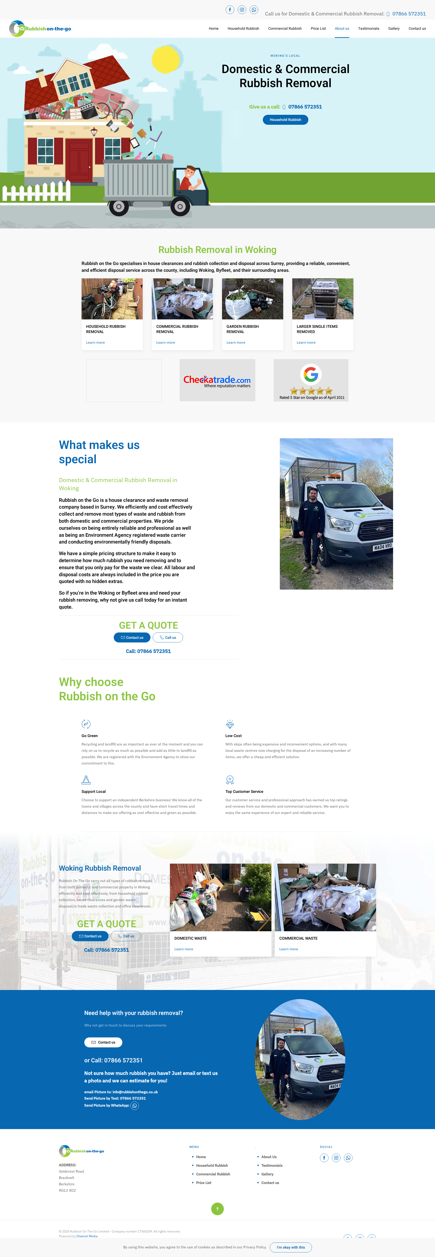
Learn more (95, 342)
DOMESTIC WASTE (190, 938)
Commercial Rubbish (213, 1174)
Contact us (106, 1042)
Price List (318, 28)
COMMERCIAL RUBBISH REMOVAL (177, 329)
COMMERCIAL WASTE (298, 938)
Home (214, 28)
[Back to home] (40, 29)
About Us (269, 1156)
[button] (217, 1209)
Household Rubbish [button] (243, 28)
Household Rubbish (285, 120)
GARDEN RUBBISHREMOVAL (243, 329)
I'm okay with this (291, 1247)
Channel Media (86, 1236)
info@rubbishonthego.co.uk (135, 1092)
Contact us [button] (417, 28)
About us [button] (342, 28)
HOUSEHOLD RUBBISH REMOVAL (106, 329)
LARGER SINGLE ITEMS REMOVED (317, 329)
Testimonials (368, 28)
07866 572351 (409, 13)
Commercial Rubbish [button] (285, 28)
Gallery (394, 28)
